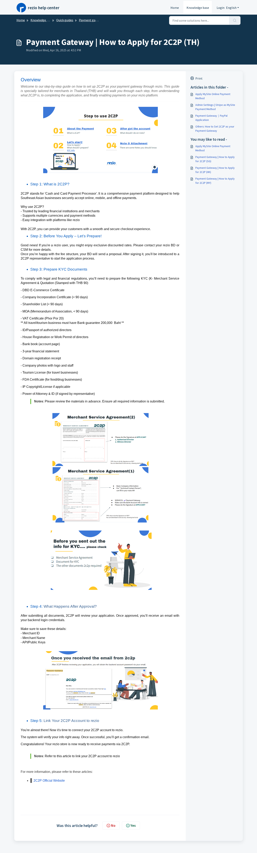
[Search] (235, 20)
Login (220, 8)
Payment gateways (92, 20)
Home (174, 8)
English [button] (231, 8)
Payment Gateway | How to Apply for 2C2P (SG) (215, 159)
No (113, 825)
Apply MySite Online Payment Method (212, 96)
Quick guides (64, 20)
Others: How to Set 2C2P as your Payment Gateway (214, 128)
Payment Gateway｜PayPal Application (211, 118)
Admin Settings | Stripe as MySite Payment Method (215, 107)
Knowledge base (198, 8)
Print (199, 78)
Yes (133, 825)
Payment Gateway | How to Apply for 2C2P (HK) (215, 170)
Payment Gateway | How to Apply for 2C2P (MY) (215, 181)
